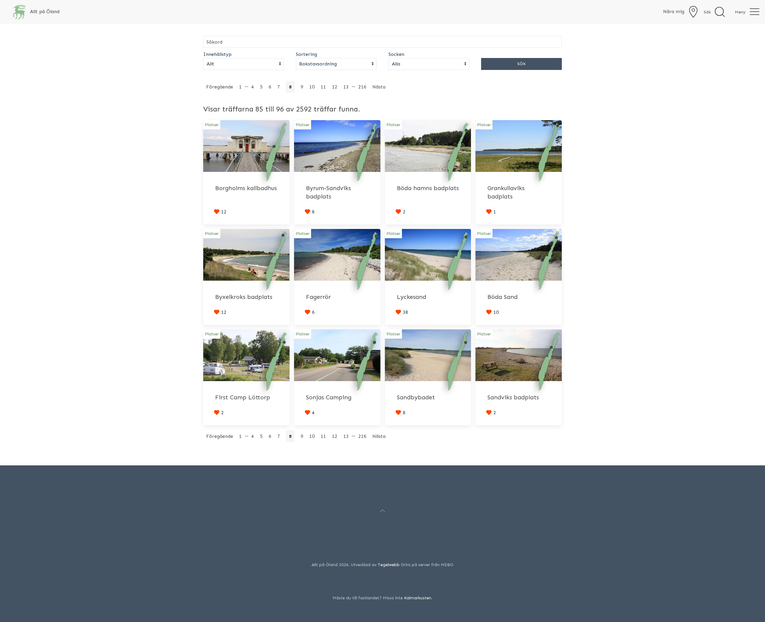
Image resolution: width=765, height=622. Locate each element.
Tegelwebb (389, 564)
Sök (521, 63)
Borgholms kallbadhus (246, 188)
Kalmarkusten (417, 597)
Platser (212, 124)
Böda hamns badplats (428, 188)
